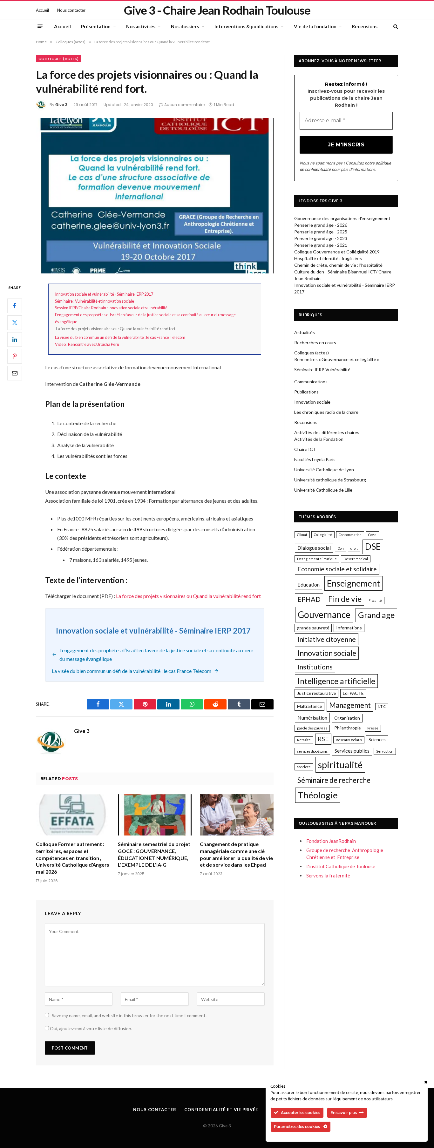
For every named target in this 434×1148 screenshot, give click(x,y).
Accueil (42, 10)
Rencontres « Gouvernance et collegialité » (336, 359)
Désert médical (355, 559)
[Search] (395, 26)
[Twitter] (14, 322)
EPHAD (309, 599)
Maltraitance (309, 706)
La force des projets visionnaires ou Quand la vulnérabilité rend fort (188, 596)
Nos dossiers (185, 26)
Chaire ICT (305, 449)
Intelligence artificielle (336, 681)
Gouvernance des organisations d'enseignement (342, 218)
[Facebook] (14, 306)
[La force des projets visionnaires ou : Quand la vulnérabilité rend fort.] (155, 195)
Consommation (350, 535)
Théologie (318, 794)
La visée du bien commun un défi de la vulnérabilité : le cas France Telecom (120, 337)
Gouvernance (324, 614)
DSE (373, 546)
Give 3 (61, 104)
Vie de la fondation (315, 26)
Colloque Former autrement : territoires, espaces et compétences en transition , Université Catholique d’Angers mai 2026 (72, 858)
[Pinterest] (14, 356)
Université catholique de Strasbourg (330, 479)
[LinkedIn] (14, 339)
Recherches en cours (315, 342)
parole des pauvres (312, 728)
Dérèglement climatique (317, 559)
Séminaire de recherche (333, 780)
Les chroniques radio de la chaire (326, 412)
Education (308, 584)
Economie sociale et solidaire (337, 569)
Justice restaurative (316, 693)
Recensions (364, 26)
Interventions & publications (246, 26)
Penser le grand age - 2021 (320, 245)
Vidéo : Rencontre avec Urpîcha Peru (87, 344)
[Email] (14, 373)
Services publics (352, 751)
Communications (311, 381)
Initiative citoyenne (326, 639)
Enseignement (353, 583)
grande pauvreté (313, 627)
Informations (349, 627)
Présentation (96, 26)
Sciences (377, 739)
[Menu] (40, 26)
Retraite (304, 740)
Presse (372, 728)
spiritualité (340, 764)
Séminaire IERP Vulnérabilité (322, 369)
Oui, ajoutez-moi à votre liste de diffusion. (90, 1028)
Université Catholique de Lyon (324, 469)
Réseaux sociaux (349, 740)
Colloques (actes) (58, 58)
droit (354, 548)
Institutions (315, 667)
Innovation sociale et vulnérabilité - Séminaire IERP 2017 (104, 294)
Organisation (347, 718)
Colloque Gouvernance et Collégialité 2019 (337, 251)
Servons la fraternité (328, 875)
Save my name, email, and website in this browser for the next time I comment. (129, 1015)
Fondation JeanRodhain (331, 841)
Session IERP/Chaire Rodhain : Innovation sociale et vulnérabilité (111, 307)
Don (340, 548)
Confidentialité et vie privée (221, 1109)
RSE (323, 738)
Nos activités (140, 26)
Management (350, 705)
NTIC (382, 706)
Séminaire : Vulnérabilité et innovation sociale (94, 301)
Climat (302, 535)
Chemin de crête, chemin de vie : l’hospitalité (338, 265)
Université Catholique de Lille (323, 490)
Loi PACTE (353, 693)
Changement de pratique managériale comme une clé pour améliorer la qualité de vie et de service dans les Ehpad (236, 854)
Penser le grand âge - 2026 (320, 225)
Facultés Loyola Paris (315, 459)
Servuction (384, 751)
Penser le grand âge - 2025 (320, 231)
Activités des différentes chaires (326, 432)
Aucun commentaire (184, 104)
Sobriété (304, 767)
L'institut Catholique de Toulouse (340, 866)
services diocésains (312, 751)
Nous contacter (71, 10)
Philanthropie (347, 727)
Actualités (304, 332)
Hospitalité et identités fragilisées (328, 258)
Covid (372, 535)
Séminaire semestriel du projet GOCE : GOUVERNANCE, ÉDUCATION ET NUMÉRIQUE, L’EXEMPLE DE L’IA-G (154, 854)
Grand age (376, 615)
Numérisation (312, 718)
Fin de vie (345, 598)
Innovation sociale (312, 402)
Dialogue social (314, 548)
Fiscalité (375, 600)
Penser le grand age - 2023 (320, 238)
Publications (306, 391)
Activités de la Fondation (318, 439)
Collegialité (323, 535)
